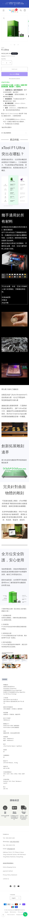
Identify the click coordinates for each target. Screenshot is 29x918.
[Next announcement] (26, 3)
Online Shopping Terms (9, 867)
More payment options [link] (14, 78)
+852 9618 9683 (14, 841)
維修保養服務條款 (8, 863)
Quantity (3, 59)
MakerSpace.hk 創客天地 (13, 910)
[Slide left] (11, 44)
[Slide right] (18, 44)
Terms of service (11, 914)
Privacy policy (21, 912)
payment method (8, 871)
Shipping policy (19, 914)
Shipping (3, 55)
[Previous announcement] (3, 3)
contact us (6, 879)
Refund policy (13, 912)
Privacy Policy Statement (10, 875)
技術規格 (4, 679)
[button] (4, 10)
